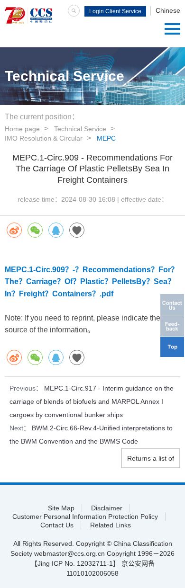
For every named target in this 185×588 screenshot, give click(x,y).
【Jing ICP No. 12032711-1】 (75, 563)
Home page (22, 129)
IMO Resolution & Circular (44, 138)
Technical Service (80, 129)
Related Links (110, 525)
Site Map (61, 508)
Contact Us (57, 525)
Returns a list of (150, 458)
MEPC (106, 138)
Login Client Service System (115, 12)
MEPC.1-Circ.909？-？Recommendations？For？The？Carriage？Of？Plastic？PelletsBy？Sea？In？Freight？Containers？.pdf (91, 282)
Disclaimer (106, 508)
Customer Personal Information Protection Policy (85, 516)
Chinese (168, 10)
